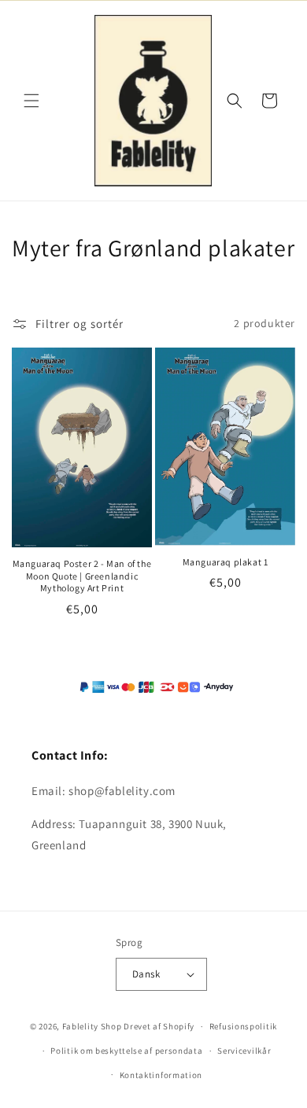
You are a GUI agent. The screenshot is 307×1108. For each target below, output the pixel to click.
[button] (31, 100)
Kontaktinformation (161, 1074)
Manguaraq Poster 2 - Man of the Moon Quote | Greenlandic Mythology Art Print (82, 576)
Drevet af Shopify (159, 1026)
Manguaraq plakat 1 (225, 562)
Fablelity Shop (92, 1026)
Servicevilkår (244, 1050)
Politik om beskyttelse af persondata (126, 1050)
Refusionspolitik (243, 1026)
